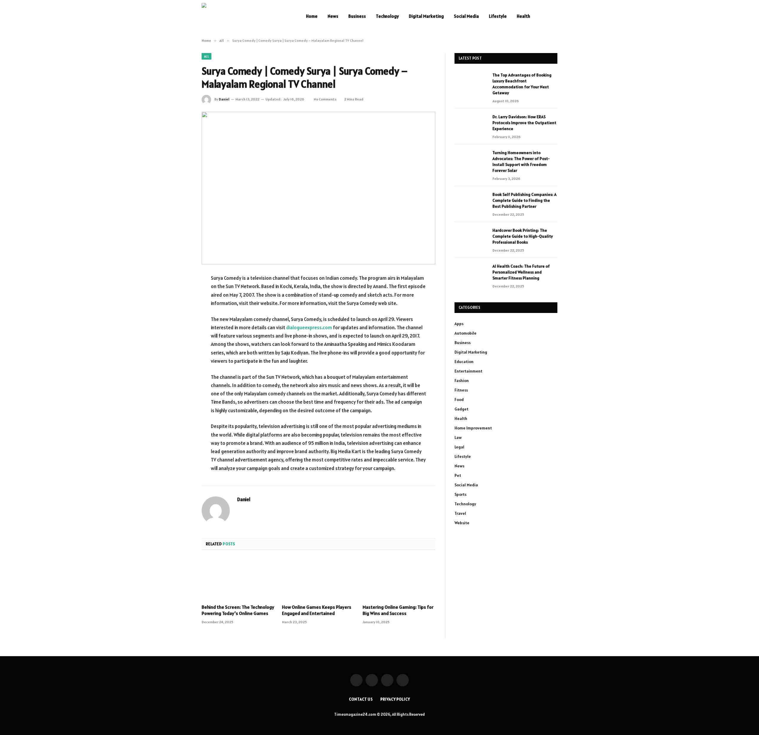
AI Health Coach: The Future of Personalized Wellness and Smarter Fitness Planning (521, 272)
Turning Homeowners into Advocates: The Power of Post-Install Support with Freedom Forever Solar (521, 161)
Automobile (465, 333)
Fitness (461, 390)
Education (464, 361)
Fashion (462, 380)
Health (523, 16)
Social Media (466, 16)
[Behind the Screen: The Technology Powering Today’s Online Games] (238, 578)
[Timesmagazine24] (246, 16)
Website (462, 522)
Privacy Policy (395, 699)
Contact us (361, 699)
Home (312, 16)
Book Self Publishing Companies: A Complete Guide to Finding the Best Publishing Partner (524, 200)
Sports (460, 494)
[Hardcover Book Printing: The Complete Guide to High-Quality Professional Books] (471, 238)
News (333, 16)
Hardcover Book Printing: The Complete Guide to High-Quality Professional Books (522, 236)
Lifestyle (498, 16)
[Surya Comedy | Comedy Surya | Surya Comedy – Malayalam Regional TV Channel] (318, 188)
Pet (458, 475)
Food (459, 399)
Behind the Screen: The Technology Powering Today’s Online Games (238, 610)
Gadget (461, 409)
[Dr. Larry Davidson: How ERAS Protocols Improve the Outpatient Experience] (471, 124)
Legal (459, 447)
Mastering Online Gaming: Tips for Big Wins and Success (398, 610)
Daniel (224, 99)
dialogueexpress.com (309, 327)
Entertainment (468, 371)
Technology (387, 16)
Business (357, 16)
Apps (459, 323)
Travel (460, 513)
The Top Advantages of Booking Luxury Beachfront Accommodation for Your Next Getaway (521, 83)
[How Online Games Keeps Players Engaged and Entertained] (318, 578)
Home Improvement (473, 428)
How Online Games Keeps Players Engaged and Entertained (316, 610)
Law (458, 437)
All (206, 56)
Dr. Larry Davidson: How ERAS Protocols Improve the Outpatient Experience (524, 122)
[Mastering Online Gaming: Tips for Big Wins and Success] (399, 578)
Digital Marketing (426, 16)
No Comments (325, 99)
